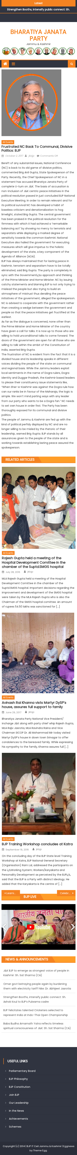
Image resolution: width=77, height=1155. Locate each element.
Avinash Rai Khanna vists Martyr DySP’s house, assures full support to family (34, 704)
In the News (16, 1111)
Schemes (15, 1127)
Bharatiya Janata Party (38, 35)
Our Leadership (19, 1103)
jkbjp (31, 156)
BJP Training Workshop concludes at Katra (37, 844)
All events (8, 142)
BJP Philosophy (18, 1079)
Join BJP (14, 1095)
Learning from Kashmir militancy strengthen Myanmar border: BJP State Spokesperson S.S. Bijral (13, 893)
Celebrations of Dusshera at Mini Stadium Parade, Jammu (68, 893)
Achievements (18, 1119)
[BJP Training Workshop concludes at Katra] (38, 794)
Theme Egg (40, 1150)
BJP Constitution (19, 1087)
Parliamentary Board (22, 1071)
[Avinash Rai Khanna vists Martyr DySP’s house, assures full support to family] (38, 653)
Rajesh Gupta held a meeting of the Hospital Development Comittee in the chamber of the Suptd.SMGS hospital (33, 562)
